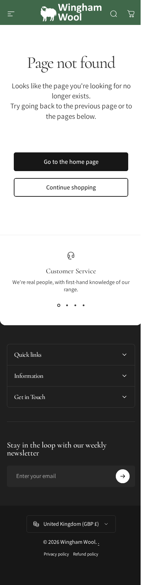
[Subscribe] (117, 476)
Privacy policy (54, 554)
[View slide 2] (67, 305)
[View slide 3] (75, 305)
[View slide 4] (83, 305)
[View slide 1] (58, 305)
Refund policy (83, 554)
